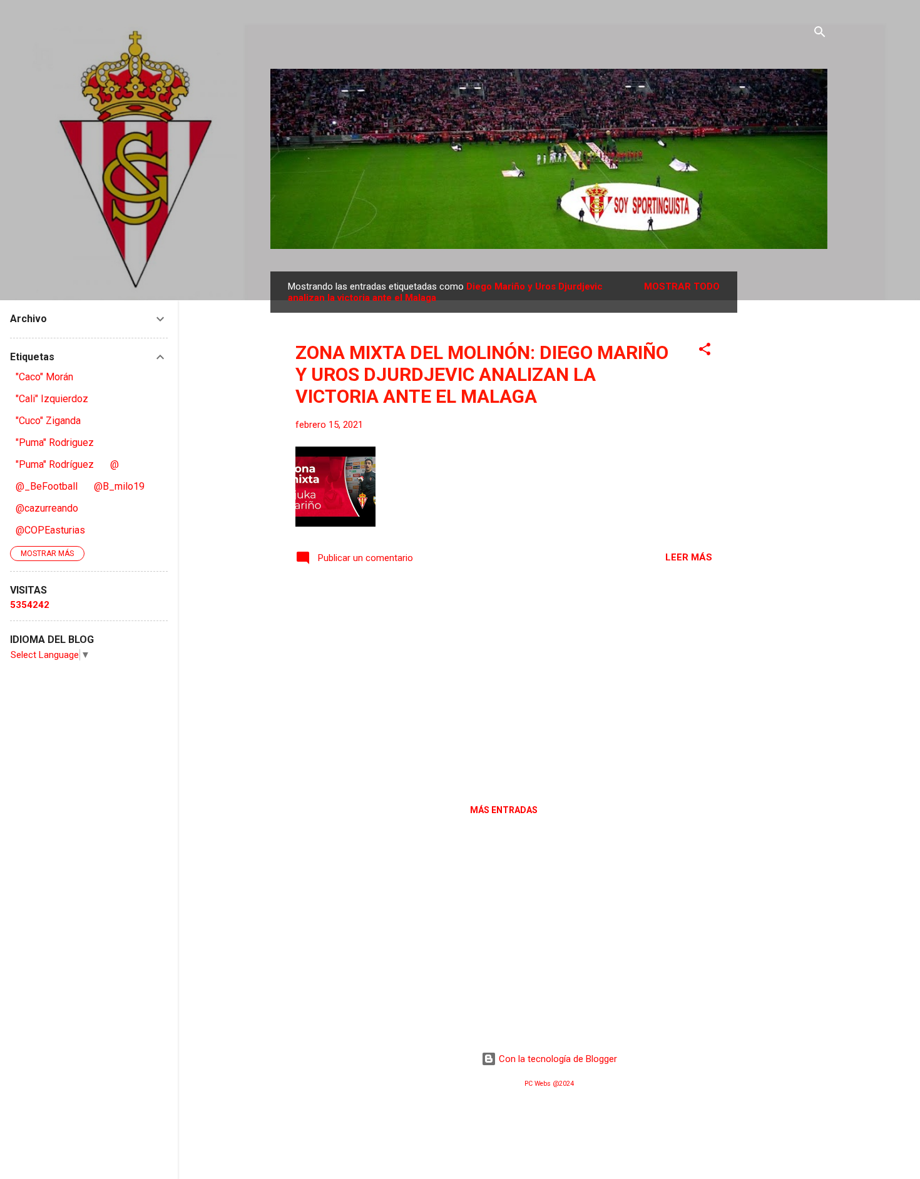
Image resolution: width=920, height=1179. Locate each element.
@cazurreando (47, 508)
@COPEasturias (50, 530)
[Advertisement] (787, 459)
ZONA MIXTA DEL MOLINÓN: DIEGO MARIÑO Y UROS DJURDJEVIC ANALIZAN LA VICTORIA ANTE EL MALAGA (481, 374)
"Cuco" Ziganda (48, 421)
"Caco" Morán (44, 377)
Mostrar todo (682, 286)
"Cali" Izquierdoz (52, 399)
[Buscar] (819, 34)
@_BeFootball (47, 486)
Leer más (688, 557)
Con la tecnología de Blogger (556, 1059)
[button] (704, 351)
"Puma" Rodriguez (55, 442)
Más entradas (504, 810)
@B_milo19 (119, 486)
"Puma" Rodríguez (55, 464)
